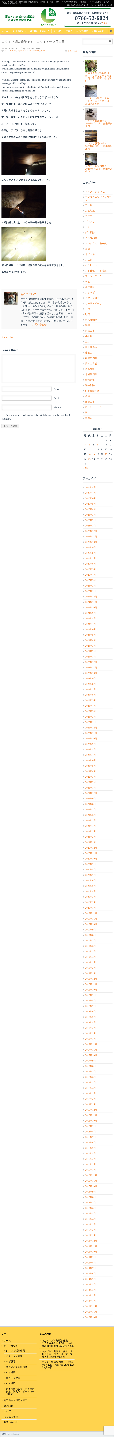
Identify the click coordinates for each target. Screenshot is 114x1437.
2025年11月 (91, 536)
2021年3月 (90, 831)
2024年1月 (90, 656)
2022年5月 (90, 766)
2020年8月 (90, 869)
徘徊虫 (88, 352)
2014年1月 (90, 1301)
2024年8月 (90, 618)
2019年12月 (91, 913)
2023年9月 (90, 678)
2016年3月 (90, 1159)
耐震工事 (90, 401)
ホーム (5, 31)
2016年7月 (90, 1137)
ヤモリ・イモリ (93, 303)
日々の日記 (91, 363)
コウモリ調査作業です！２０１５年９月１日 (33, 42)
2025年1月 (90, 591)
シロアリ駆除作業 (94, 2)
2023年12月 (91, 662)
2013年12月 (91, 1306)
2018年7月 (90, 1006)
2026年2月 (90, 520)
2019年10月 (91, 924)
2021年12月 (91, 793)
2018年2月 (90, 1033)
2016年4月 (90, 1153)
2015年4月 (90, 1219)
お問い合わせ (17, 3)
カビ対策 (90, 210)
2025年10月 (91, 542)
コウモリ (20, 51)
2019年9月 (90, 929)
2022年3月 (90, 777)
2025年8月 (90, 553)
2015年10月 (91, 1186)
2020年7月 (90, 875)
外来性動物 (91, 320)
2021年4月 (90, 826)
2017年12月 (91, 1044)
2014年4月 (90, 1284)
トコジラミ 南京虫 (96, 243)
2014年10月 (91, 1251)
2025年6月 (90, 564)
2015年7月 (90, 1202)
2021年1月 (90, 842)
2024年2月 (90, 651)
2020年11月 (91, 853)
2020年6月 (90, 880)
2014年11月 (91, 1246)
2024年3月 (90, 646)
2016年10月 (91, 1120)
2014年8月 (90, 1262)
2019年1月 (90, 973)
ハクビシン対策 (7, 2)
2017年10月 (91, 1055)
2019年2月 (90, 968)
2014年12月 (91, 1241)
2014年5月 (90, 1279)
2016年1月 (90, 1170)
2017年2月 (90, 1099)
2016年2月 (90, 1164)
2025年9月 (90, 547)
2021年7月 (90, 809)
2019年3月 (90, 962)
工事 (87, 341)
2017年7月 (90, 1071)
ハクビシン (91, 265)
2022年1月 (90, 787)
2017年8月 (90, 1066)
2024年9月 (90, 613)
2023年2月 (90, 716)
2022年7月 (90, 755)
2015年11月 (91, 1181)
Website (57, 407)
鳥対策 (88, 418)
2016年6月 (90, 1142)
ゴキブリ (90, 221)
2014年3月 (90, 1290)
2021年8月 (90, 804)
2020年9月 (90, 864)
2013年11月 (91, 1312)
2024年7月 (90, 624)
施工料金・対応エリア (39, 31)
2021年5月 (90, 820)
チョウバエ (91, 238)
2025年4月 (90, 575)
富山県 (42, 51)
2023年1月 (90, 722)
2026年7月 (90, 493)
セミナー (90, 227)
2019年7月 (90, 940)
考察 (87, 396)
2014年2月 (90, 1295)
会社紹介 (6, 3)
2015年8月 (90, 1197)
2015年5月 (90, 1213)
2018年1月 (90, 1039)
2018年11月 (91, 984)
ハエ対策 (10, 1383)
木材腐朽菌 (91, 374)
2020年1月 (90, 908)
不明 (87, 309)
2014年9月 (90, 1257)
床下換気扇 (91, 347)
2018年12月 (91, 979)
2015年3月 (90, 1224)
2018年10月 (91, 989)
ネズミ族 (90, 254)
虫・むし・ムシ (93, 407)
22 (106, 454)
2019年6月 (90, 946)
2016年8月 (90, 1131)
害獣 (87, 325)
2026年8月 (90, 487)
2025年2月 (90, 585)
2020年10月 (91, 858)
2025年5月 (90, 569)
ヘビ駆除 (10, 1361)
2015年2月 (90, 1230)
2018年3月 (90, 1028)
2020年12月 (91, 848)
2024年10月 (91, 607)
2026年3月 (90, 514)
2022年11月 (91, 733)
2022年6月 (90, 760)
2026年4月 (90, 509)
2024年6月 (90, 629)
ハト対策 (82, 2)
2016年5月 (90, 1148)
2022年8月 (90, 749)
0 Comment (72, 51)
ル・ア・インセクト (32, 51)
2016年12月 (91, 1110)
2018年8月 (90, 1000)
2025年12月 (91, 531)
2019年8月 (90, 935)
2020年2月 (90, 902)
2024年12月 (91, 596)
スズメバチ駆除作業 (69, 2)
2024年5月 (90, 635)
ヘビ (87, 281)
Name (56, 389)
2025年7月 (90, 558)
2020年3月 (90, 897)
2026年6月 (90, 498)
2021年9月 (90, 798)
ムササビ (90, 292)
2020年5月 (90, 886)
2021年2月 (90, 837)
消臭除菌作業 (92, 391)
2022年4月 (90, 771)
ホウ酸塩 (90, 287)
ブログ (106, 2)
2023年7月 (90, 689)
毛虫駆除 (90, 385)
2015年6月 (90, 1208)
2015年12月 (91, 1175)
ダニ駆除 (90, 232)
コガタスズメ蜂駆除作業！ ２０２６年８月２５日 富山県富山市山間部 (57, 1343)
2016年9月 (90, 1126)
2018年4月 (90, 1022)
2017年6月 (90, 1077)
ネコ (87, 249)
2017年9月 (90, 1060)
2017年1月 (90, 1104)
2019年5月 (90, 951)
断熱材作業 (91, 358)
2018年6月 (90, 1011)
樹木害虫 (90, 380)
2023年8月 (90, 684)
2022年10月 (91, 738)
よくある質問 (82, 31)
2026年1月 (90, 525)
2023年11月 (91, 667)
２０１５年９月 (10, 51)
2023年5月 (90, 700)
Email (56, 398)
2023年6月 (90, 695)
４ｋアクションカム (96, 191)
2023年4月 (90, 706)
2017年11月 (91, 1049)
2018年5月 (90, 1017)
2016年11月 (91, 1115)
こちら (105, 23)
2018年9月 (90, 995)
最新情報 (90, 369)
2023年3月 (90, 711)
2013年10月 (91, 1317)
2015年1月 (90, 1235)
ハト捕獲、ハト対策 (96, 270)
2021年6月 (90, 815)
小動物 (88, 336)
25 (89, 459)
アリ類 (88, 205)
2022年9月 (90, 744)
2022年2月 (90, 782)
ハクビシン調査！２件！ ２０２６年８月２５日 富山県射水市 (57, 1354)
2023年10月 (91, 673)
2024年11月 (91, 602)
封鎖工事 (90, 330)
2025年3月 (90, 580)
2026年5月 (90, 504)
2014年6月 (90, 1273)
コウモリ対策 (13, 1378)
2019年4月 (90, 957)
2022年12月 (91, 727)
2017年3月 (90, 1093)
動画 (87, 314)
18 (89, 454)
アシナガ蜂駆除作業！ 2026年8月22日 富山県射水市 (57, 1363)
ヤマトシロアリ (93, 298)
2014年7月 (90, 1268)
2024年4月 (90, 640)
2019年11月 (91, 918)
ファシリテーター (94, 276)
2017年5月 (90, 1082)
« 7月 (85, 468)
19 (93, 454)
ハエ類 (88, 260)
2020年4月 (90, 891)
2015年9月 (90, 1191)
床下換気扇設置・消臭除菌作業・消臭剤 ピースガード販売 (37, 2)
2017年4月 (90, 1088)
